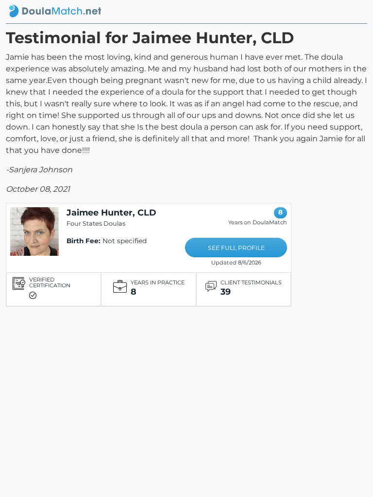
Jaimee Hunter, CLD (111, 212)
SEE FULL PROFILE (236, 247)
